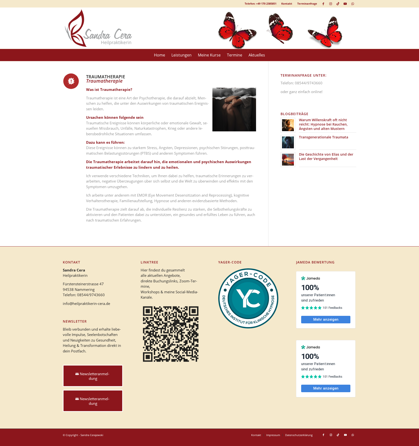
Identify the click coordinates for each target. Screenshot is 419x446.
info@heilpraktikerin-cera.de (86, 303)
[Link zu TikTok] (337, 3)
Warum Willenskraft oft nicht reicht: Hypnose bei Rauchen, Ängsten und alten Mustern (323, 124)
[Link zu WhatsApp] (352, 3)
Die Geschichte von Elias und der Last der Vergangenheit (326, 156)
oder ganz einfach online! (301, 91)
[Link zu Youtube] (345, 3)
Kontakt (286, 3)
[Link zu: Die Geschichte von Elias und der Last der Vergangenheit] (288, 160)
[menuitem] (287, 3)
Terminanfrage (307, 3)
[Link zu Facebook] (323, 3)
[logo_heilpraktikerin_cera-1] (102, 28)
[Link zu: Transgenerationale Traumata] (288, 142)
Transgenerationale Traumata (323, 137)
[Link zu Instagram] (330, 3)
